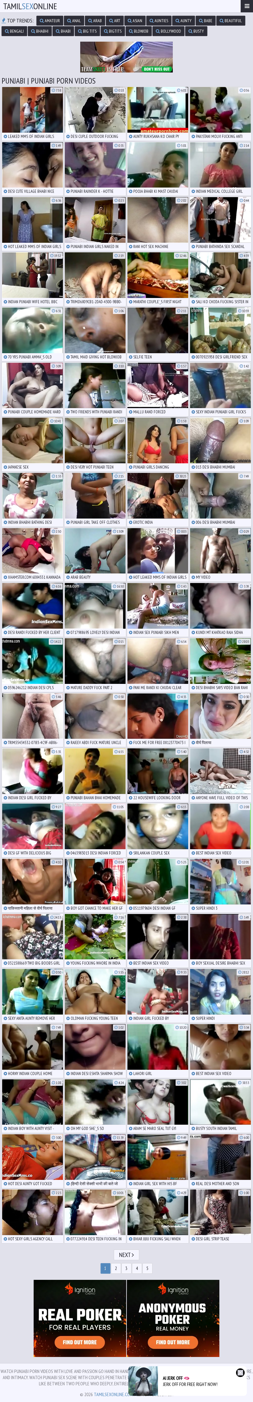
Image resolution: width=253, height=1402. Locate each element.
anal (76, 20)
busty (198, 31)
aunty (186, 20)
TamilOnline (30, 6)
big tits (89, 31)
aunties (161, 20)
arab (97, 20)
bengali (16, 31)
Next (125, 1255)
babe (207, 20)
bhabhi (41, 31)
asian (137, 20)
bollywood (170, 31)
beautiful (233, 20)
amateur (52, 20)
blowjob (140, 31)
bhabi (65, 31)
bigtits (115, 31)
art (116, 20)
